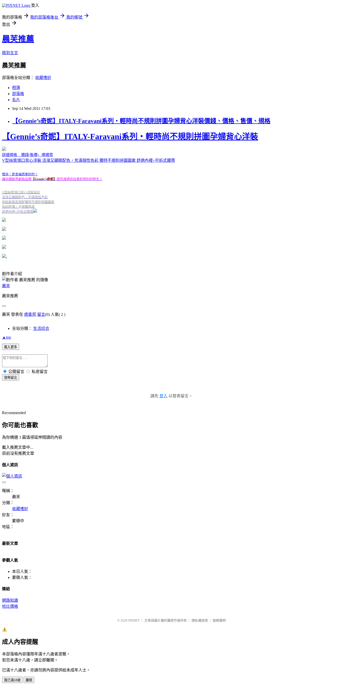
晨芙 (6, 286)
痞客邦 (30, 314)
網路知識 (10, 600)
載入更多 (10, 347)
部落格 (18, 94)
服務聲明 (219, 620)
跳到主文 (10, 53)
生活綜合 (41, 328)
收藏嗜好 (43, 77)
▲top (6, 337)
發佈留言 (10, 377)
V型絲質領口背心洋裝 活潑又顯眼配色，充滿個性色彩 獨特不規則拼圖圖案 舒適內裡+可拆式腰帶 (130, 172)
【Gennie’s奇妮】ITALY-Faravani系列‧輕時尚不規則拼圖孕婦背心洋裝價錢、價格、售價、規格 (141, 121)
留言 (41, 314)
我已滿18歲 (12, 680)
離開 (29, 680)
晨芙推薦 (18, 38)
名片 (16, 100)
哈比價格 (10, 606)
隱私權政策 (200, 620)
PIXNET (134, 620)
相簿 (16, 88)
